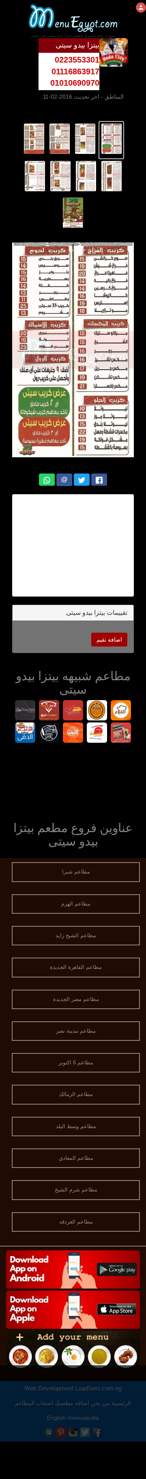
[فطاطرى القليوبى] (73, 733)
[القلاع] (121, 711)
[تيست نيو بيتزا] (49, 711)
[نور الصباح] (49, 733)
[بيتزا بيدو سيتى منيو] (111, 138)
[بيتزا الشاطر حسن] (121, 733)
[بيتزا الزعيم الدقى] (25, 733)
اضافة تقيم (109, 639)
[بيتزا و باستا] (25, 711)
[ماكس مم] (73, 711)
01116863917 (75, 71)
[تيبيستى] (97, 733)
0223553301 (77, 59)
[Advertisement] (73, 780)
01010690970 (74, 82)
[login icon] (141, 7)
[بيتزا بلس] (97, 711)
